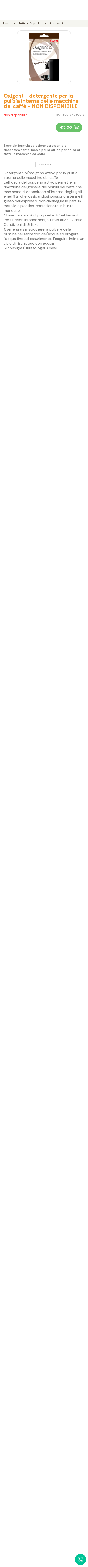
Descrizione (44, 164)
